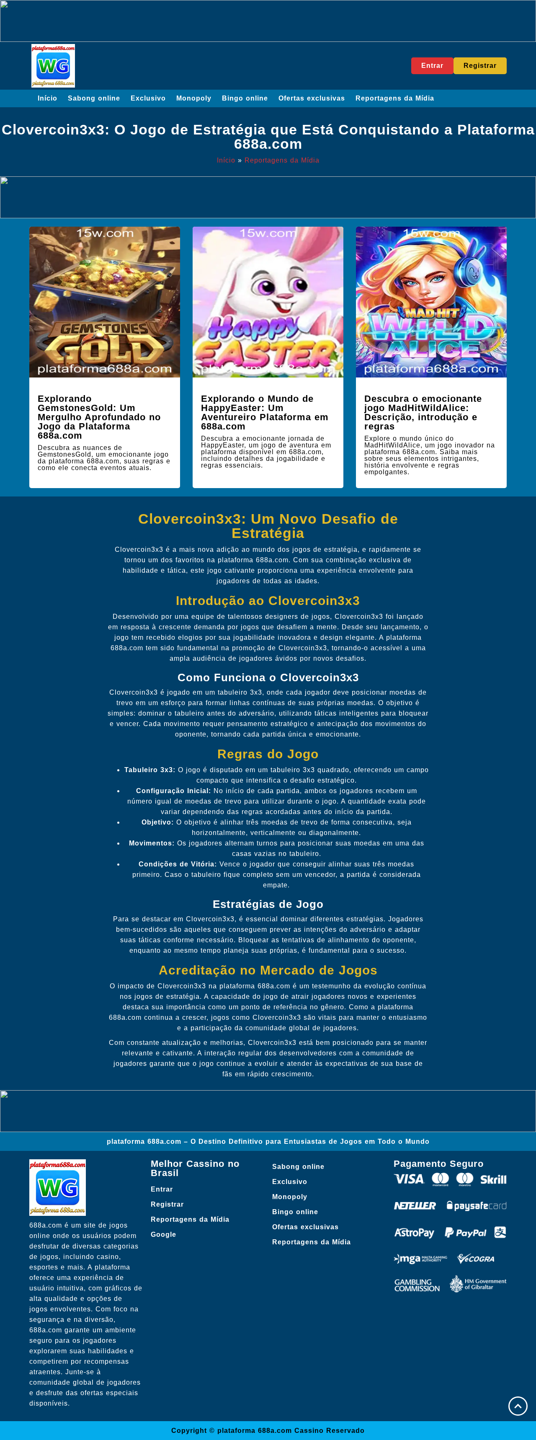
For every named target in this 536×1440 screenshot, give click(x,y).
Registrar (167, 1204)
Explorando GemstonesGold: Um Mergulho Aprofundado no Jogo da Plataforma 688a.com (99, 417)
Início (47, 98)
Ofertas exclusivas (311, 98)
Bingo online (245, 98)
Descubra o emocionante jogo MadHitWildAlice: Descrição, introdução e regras (423, 412)
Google (163, 1234)
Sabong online (94, 98)
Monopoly (193, 98)
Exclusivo (148, 98)
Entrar (162, 1189)
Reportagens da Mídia (395, 98)
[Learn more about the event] (268, 21)
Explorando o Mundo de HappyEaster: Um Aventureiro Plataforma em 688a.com (265, 412)
